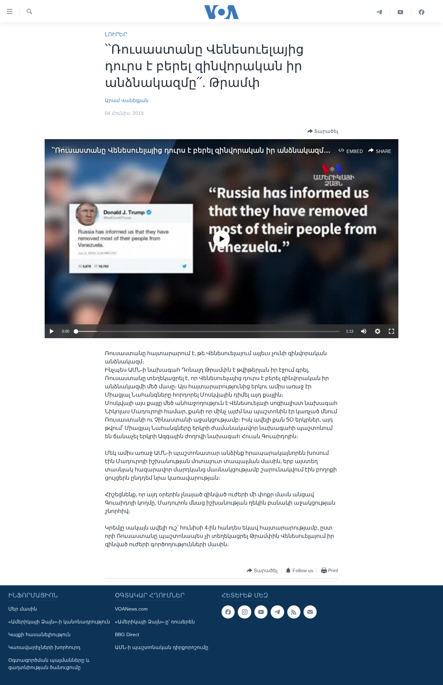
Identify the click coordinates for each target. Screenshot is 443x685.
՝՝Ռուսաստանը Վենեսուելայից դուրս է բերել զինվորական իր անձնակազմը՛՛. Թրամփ (208, 150)
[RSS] (293, 612)
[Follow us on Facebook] (228, 612)
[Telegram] (379, 12)
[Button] (322, 131)
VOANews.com (131, 609)
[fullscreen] (391, 331)
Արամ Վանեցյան (126, 100)
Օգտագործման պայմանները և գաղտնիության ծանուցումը (49, 663)
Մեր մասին (22, 609)
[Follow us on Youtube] (261, 612)
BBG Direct (127, 634)
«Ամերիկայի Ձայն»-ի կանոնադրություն (59, 621)
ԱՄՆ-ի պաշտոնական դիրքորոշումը (161, 647)
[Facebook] (421, 12)
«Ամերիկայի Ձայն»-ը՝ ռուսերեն (155, 621)
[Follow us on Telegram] (277, 612)
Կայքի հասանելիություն (39, 634)
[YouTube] (400, 12)
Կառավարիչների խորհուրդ (44, 647)
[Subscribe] (310, 612)
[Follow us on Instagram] (244, 612)
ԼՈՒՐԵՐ (116, 34)
